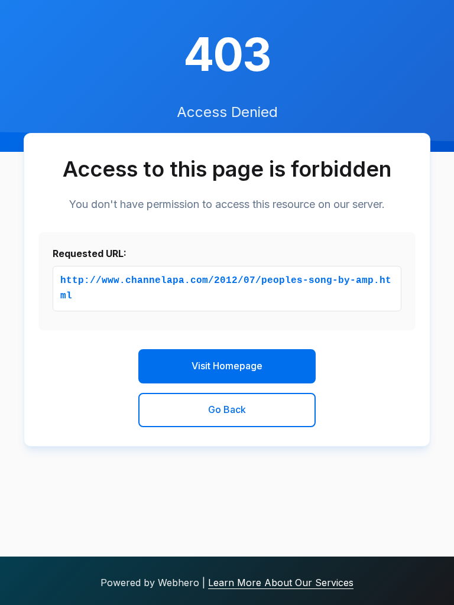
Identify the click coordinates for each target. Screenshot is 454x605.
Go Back (227, 409)
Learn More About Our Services (281, 582)
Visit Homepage (227, 366)
